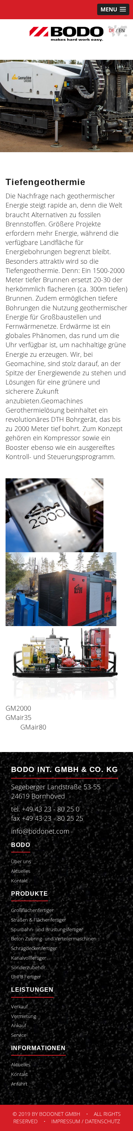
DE (112, 30)
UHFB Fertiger (26, 977)
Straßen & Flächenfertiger (38, 920)
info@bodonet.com (40, 831)
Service (18, 1035)
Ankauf (18, 1025)
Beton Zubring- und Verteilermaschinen (53, 939)
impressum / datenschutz (85, 1121)
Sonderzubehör (28, 967)
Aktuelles (20, 871)
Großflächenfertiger (32, 910)
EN (122, 30)
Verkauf (19, 1007)
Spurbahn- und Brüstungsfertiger (47, 929)
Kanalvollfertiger (28, 958)
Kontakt (19, 881)
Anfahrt (19, 1084)
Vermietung (23, 1016)
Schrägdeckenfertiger (34, 948)
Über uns (21, 861)
